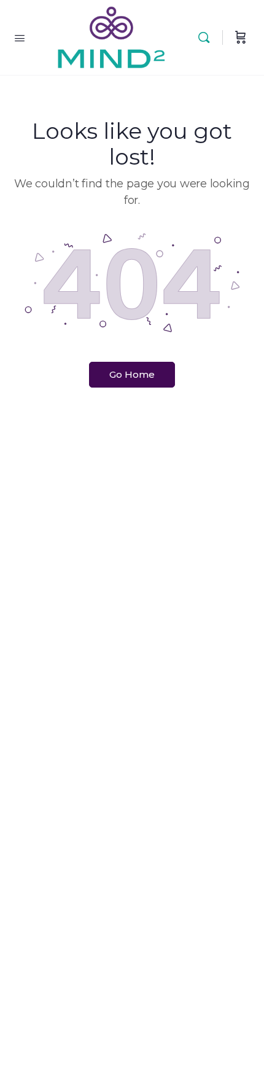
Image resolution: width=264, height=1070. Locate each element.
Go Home (132, 374)
